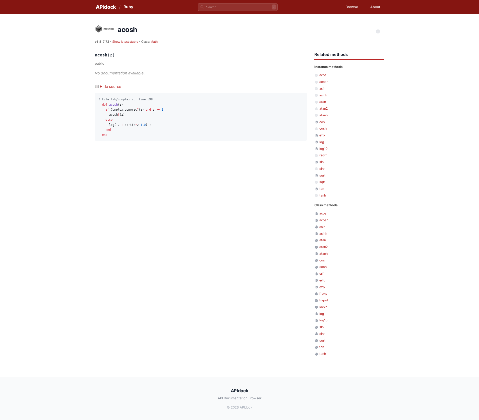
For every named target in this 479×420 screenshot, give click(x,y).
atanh (323, 115)
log (321, 142)
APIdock (106, 7)
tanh (322, 195)
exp (322, 135)
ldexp (323, 307)
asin (322, 88)
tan (321, 189)
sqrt (322, 175)
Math (154, 41)
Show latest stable (125, 41)
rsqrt (323, 155)
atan (322, 102)
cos (322, 122)
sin (321, 162)
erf (321, 273)
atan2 (323, 108)
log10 (323, 149)
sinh (322, 169)
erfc (322, 280)
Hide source (110, 86)
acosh (324, 82)
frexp (323, 293)
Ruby (128, 6)
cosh (323, 128)
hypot (323, 300)
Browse (352, 7)
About (375, 7)
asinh (323, 95)
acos (323, 75)
